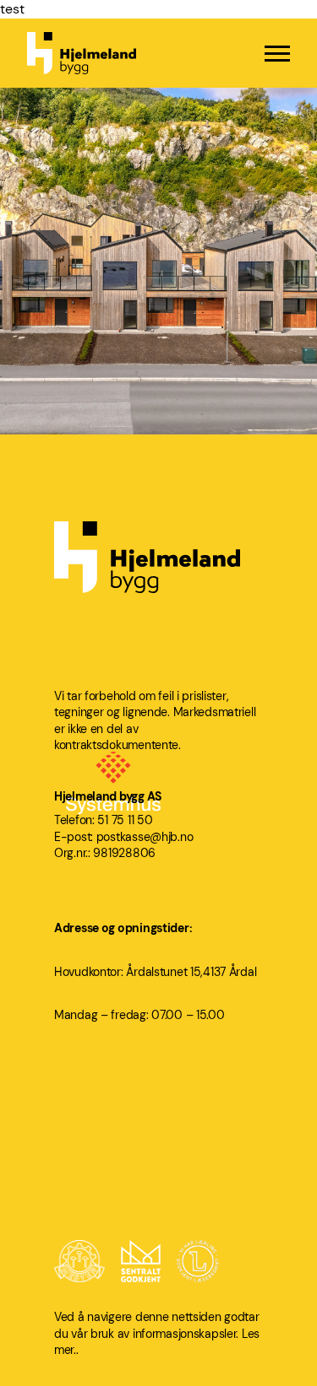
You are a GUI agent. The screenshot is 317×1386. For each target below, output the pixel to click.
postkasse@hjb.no (145, 836)
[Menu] (277, 53)
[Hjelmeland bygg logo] (81, 53)
